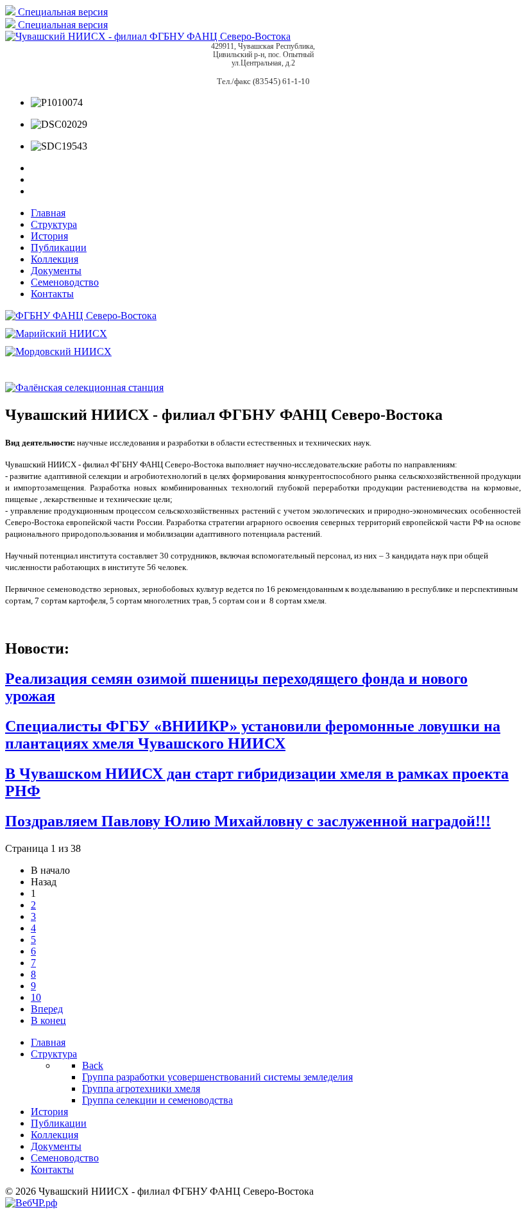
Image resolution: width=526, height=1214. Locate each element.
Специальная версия (61, 11)
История (49, 235)
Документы (56, 270)
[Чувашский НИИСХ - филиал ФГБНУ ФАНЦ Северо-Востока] (148, 36)
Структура (54, 224)
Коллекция (54, 259)
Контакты (52, 293)
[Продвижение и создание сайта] (31, 1202)
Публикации (59, 247)
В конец (48, 1020)
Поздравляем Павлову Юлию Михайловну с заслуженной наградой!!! (248, 821)
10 (36, 997)
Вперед (47, 1008)
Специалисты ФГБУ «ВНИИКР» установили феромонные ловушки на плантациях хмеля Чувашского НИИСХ (252, 735)
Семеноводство (65, 282)
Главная (48, 212)
